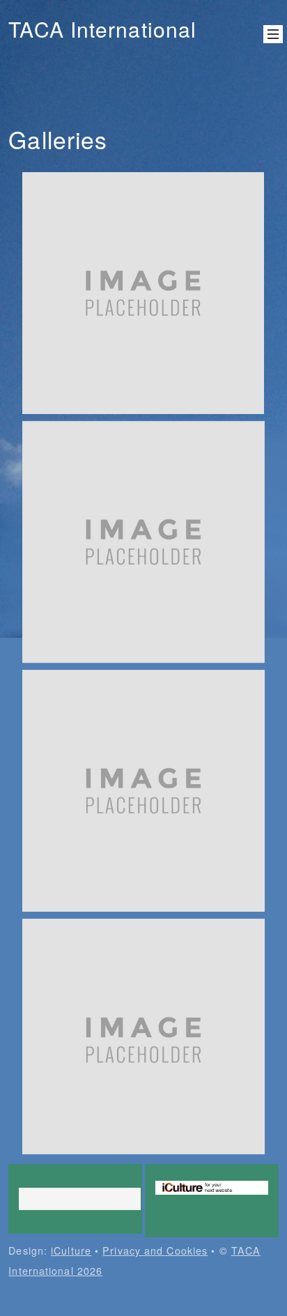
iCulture (71, 1250)
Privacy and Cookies (155, 1250)
